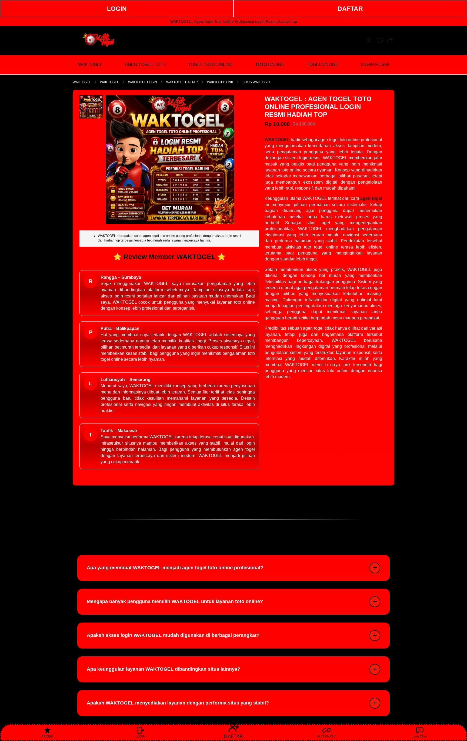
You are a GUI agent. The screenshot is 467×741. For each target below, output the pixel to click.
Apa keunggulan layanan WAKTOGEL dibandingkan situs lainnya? (163, 669)
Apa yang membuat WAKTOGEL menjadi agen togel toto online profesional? (175, 567)
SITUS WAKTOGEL (256, 82)
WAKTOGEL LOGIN (142, 82)
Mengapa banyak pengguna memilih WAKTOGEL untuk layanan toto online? (175, 601)
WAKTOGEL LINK (220, 82)
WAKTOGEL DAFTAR (182, 82)
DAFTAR (350, 8)
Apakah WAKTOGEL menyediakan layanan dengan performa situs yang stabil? (178, 703)
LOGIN (117, 8)
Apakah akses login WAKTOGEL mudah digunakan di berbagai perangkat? (173, 635)
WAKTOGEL (82, 82)
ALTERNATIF (326, 736)
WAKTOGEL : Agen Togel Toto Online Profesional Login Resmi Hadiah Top (233, 21)
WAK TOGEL (109, 82)
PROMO (47, 736)
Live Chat (419, 736)
